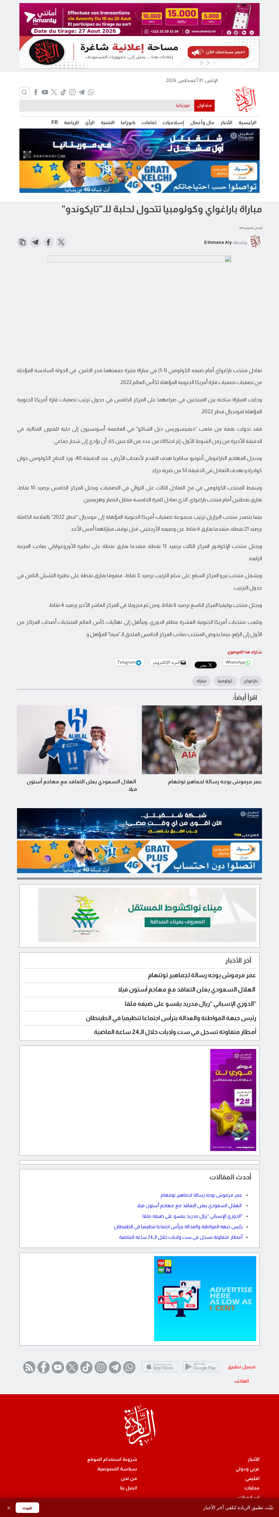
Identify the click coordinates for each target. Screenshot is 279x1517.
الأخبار (226, 122)
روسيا (184, 105)
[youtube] (44, 93)
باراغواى (251, 681)
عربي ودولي (247, 1468)
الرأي (90, 122)
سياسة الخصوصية (117, 1468)
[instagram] (72, 93)
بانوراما (128, 122)
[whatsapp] (90, 93)
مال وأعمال (202, 122)
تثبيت (27, 1507)
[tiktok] (63, 93)
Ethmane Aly (218, 242)
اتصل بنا (128, 1487)
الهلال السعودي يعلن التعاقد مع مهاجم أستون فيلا (82, 785)
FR (54, 122)
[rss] (29, 1367)
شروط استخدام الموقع (112, 1459)
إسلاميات (173, 122)
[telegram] (81, 93)
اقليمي (252, 1478)
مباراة (202, 681)
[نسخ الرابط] (22, 242)
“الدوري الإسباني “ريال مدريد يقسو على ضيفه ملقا (190, 1003)
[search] (24, 92)
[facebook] (35, 93)
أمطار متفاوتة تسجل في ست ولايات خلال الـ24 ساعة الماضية (175, 1032)
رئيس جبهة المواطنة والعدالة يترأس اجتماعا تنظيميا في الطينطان (171, 1018)
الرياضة (71, 122)
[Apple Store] (160, 1372)
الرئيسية (248, 122)
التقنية (108, 122)
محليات (252, 1487)
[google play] (201, 1372)
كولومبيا (225, 681)
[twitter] (54, 93)
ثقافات (149, 122)
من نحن (129, 1478)
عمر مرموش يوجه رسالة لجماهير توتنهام (215, 781)
